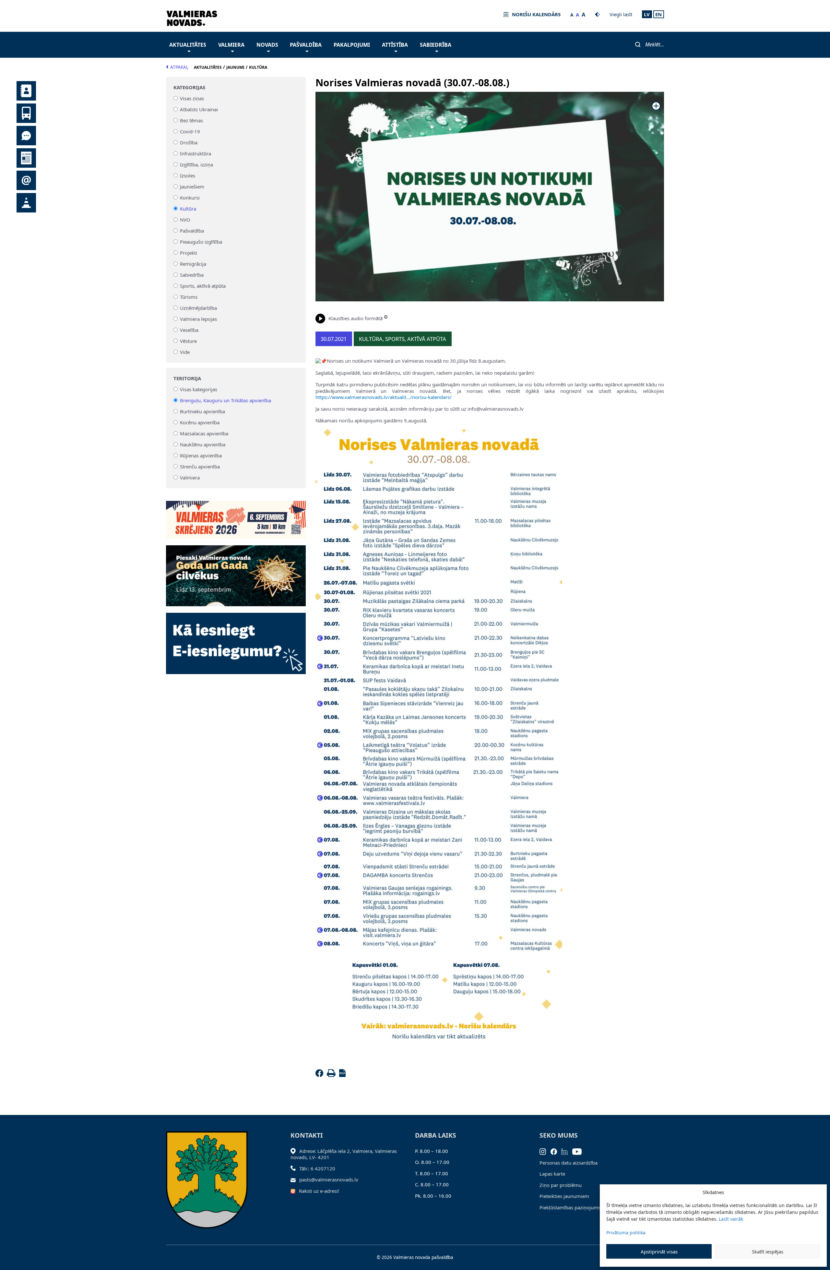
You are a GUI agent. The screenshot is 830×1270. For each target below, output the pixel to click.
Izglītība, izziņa (196, 164)
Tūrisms (188, 297)
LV (647, 14)
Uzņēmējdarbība (198, 308)
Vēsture (188, 341)
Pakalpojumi (352, 44)
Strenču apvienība (200, 466)
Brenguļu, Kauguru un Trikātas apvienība (225, 400)
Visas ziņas (192, 98)
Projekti (188, 252)
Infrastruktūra (195, 153)
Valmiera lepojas (198, 319)
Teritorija (187, 378)
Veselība (189, 330)
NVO (185, 219)
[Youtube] (579, 1151)
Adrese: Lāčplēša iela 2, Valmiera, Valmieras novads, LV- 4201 (343, 1154)
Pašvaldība (306, 44)
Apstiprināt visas (659, 1251)
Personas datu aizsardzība (569, 1162)
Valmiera (231, 44)
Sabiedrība (435, 44)
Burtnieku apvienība (202, 411)
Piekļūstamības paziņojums (570, 1207)
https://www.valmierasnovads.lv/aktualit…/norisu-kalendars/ (383, 397)
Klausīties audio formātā (355, 318)
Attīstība (395, 44)
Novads (267, 44)
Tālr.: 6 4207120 (317, 1168)
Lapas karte (552, 1173)
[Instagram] (545, 1151)
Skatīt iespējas (767, 1251)
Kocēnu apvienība (199, 422)
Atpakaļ (179, 67)
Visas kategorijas (198, 389)
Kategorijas (189, 87)
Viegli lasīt (621, 14)
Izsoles (187, 175)
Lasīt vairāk (731, 1219)
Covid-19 (190, 131)
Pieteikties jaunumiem (564, 1196)
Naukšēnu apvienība (202, 444)
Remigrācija (193, 263)
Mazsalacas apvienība (204, 433)
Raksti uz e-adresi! (319, 1191)
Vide (185, 352)
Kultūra (188, 208)
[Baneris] (236, 516)
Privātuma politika (626, 1232)
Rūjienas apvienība (201, 455)
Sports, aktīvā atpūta (203, 286)
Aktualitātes (187, 44)
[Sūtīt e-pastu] (294, 1179)
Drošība (188, 142)
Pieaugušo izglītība (201, 241)
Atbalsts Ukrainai (199, 109)
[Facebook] (320, 1075)
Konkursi (190, 197)
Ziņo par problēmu (561, 1185)
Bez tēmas (191, 120)
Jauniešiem (192, 186)
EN (658, 14)
